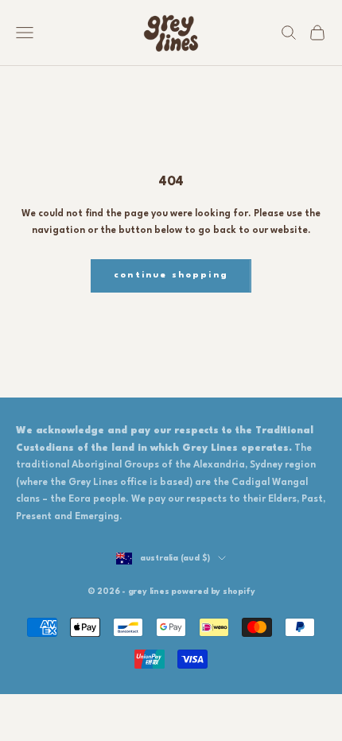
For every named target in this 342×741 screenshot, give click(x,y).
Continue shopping (171, 275)
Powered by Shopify (213, 592)
